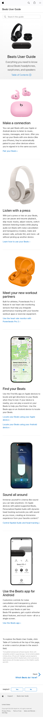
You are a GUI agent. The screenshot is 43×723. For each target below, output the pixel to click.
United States (6, 704)
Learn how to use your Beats (16, 241)
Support (10, 696)
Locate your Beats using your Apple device (19, 418)
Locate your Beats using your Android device (20, 426)
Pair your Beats (9, 151)
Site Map (4, 713)
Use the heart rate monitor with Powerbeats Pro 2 (17, 320)
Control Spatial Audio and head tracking (20, 523)
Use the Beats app (11, 623)
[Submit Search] (5, 17)
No (31, 689)
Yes (17, 689)
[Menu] (40, 3)
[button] (29, 3)
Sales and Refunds (29, 711)
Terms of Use (17, 711)
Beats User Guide (11, 9)
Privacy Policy (6, 711)
